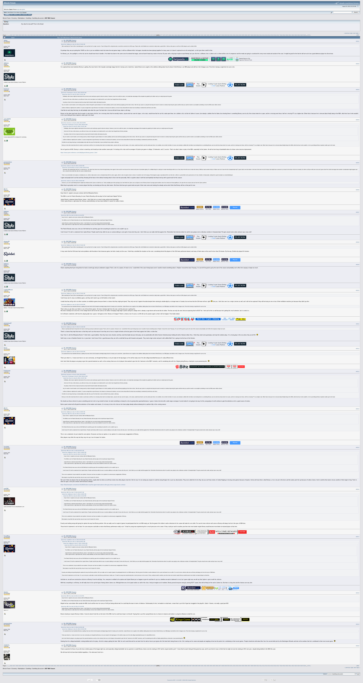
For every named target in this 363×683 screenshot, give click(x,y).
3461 (113, 35)
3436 (40, 35)
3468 (134, 35)
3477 (161, 35)
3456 (99, 35)
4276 (308, 35)
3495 (214, 35)
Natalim (6, 592)
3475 (154, 35)
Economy (14, 18)
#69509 (357, 264)
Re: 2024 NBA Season (70, 40)
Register (24, 14)
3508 (252, 35)
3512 (263, 35)
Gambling (28, 18)
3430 (22, 35)
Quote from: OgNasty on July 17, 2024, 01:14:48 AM (73, 326)
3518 (281, 35)
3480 (170, 35)
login (18, 9)
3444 (63, 35)
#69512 (357, 348)
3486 (187, 35)
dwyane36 (6, 241)
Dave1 (5, 348)
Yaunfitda (6, 446)
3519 (284, 35)
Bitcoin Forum (6, 18)
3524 (298, 35)
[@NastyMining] (7, 85)
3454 (93, 35)
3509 (255, 35)
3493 (208, 35)
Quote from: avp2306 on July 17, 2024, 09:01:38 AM (73, 539)
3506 (246, 35)
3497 (219, 35)
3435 (37, 35)
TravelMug (7, 536)
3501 (231, 35)
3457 (102, 35)
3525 (301, 35)
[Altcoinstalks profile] (7, 260)
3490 (199, 35)
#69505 (357, 162)
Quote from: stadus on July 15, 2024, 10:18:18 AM (72, 165)
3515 (272, 35)
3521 (290, 35)
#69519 (357, 624)
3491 (202, 35)
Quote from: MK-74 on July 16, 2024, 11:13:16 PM (72, 215)
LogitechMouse (8, 289)
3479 (167, 35)
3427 (14, 35)
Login (20, 14)
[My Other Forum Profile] (7, 311)
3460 (110, 35)
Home (7, 14)
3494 (211, 35)
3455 (96, 35)
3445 (66, 35)
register (23, 9)
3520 (287, 35)
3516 (275, 35)
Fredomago (7, 370)
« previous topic (348, 33)
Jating (5, 40)
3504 (240, 35)
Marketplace (21, 18)
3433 (31, 35)
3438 (46, 35)
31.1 (21, 12)
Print (358, 35)
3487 (190, 35)
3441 (55, 35)
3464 (122, 35)
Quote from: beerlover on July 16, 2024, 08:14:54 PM (73, 122)
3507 (249, 35)
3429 (20, 35)
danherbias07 (8, 323)
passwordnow (8, 162)
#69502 (357, 63)
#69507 (357, 212)
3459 (107, 35)
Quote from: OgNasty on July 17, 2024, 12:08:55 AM (73, 411)
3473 (148, 35)
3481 (172, 35)
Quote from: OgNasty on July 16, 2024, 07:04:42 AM (73, 44)
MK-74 (5, 189)
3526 (304, 35)
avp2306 (6, 488)
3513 (266, 35)
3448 (75, 35)
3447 (72, 35)
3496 (216, 35)
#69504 (357, 119)
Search (15, 14)
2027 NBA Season (50, 18)
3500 (228, 35)
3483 (178, 35)
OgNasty (6, 63)
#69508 (357, 242)
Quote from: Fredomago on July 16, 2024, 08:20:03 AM (73, 92)
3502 (234, 35)
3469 (137, 35)
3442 (58, 35)
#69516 (357, 489)
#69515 (357, 447)
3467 (131, 35)
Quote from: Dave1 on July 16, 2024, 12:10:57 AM (73, 94)
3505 (243, 35)
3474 (151, 35)
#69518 (357, 592)
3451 (84, 35)
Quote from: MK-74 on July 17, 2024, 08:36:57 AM (72, 450)
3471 (143, 35)
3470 (140, 35)
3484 (181, 35)
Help (11, 14)
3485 (184, 35)
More (29, 14)
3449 (78, 35)
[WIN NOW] (246, 620)
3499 (225, 35)
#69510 (357, 290)
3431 (25, 35)
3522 (293, 35)
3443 (61, 35)
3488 (193, 35)
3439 (49, 35)
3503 (237, 35)
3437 (43, 35)
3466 (128, 35)
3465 (125, 35)
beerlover (6, 89)
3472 (146, 35)
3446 (69, 35)
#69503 (357, 89)
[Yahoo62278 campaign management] (7, 140)
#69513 (357, 371)
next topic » (356, 33)
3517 (278, 35)
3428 (17, 35)
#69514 (357, 408)
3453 (90, 35)
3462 (116, 35)
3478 (164, 35)
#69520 (357, 645)
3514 (269, 35)
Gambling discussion (38, 18)
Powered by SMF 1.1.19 (172, 680)
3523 (295, 35)
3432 (28, 35)
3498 (222, 35)
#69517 (357, 536)
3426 (11, 35)
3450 (81, 35)
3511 (260, 35)
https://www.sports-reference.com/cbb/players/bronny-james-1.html (79, 152)
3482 (175, 35)
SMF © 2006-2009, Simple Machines (187, 680)
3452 (87, 35)
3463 (119, 35)
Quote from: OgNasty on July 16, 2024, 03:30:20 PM (73, 304)
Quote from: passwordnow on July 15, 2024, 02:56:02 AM (75, 167)
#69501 (357, 41)
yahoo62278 (7, 119)
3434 (34, 35)
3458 (105, 35)
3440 (52, 35)
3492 (205, 35)
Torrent (24, 12)
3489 (196, 35)
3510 (257, 35)
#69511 (357, 323)
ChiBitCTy (6, 645)
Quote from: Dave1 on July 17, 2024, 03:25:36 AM (72, 627)
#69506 (357, 189)
